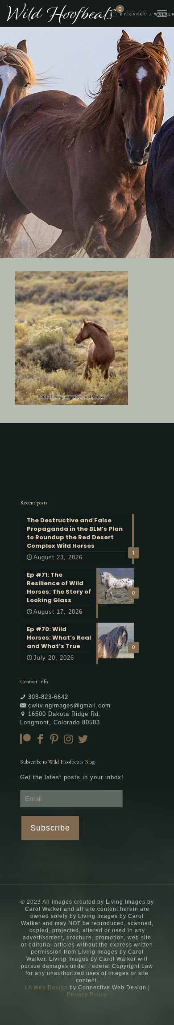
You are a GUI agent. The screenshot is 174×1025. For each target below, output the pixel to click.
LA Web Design (46, 987)
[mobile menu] (162, 13)
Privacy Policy (87, 995)
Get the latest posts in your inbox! (72, 777)
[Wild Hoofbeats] (90, 13)
